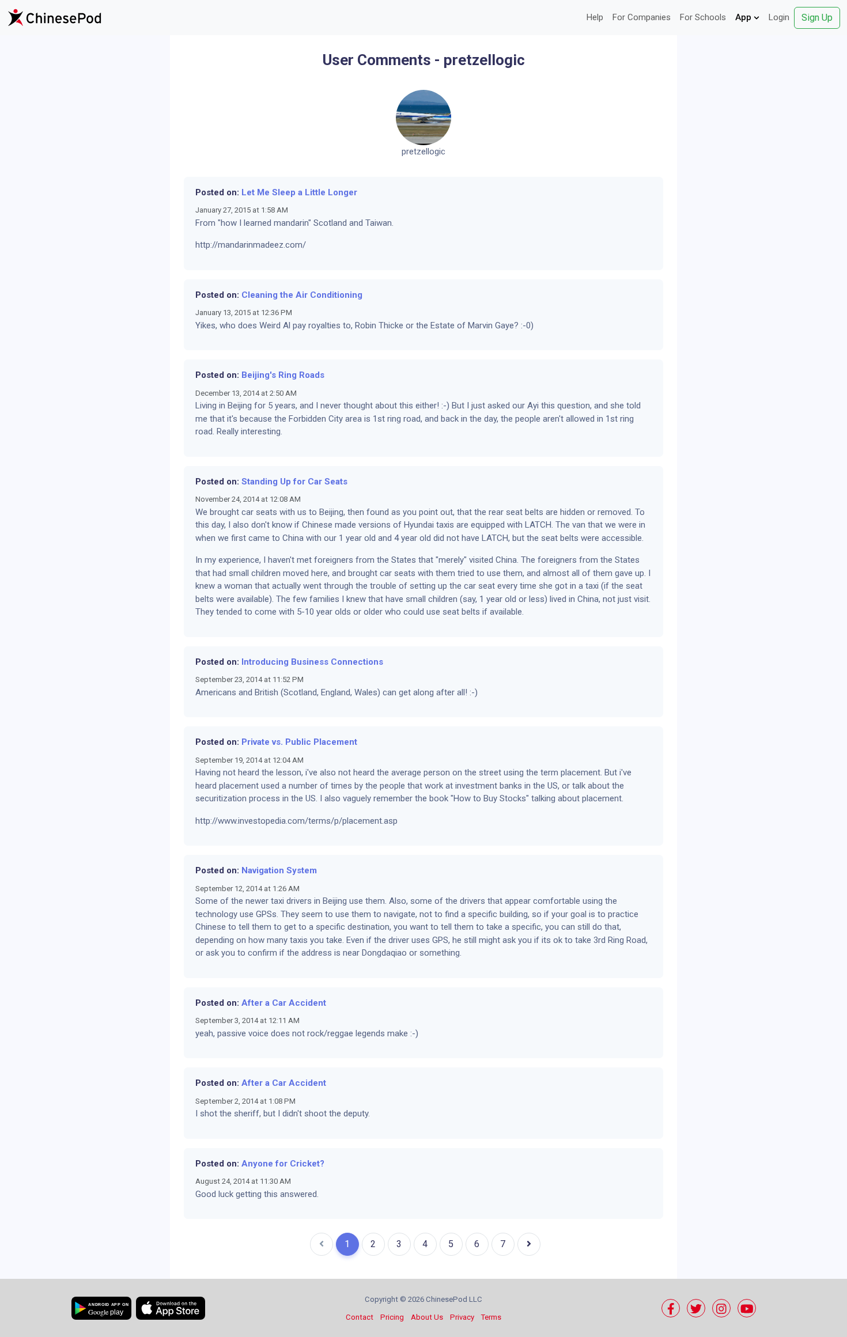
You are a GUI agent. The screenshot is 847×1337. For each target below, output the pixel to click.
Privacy (462, 1317)
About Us (427, 1317)
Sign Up (817, 17)
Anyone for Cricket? (282, 1163)
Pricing (392, 1317)
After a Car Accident (283, 1003)
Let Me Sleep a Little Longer (299, 192)
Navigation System (279, 870)
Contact (359, 1317)
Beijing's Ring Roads (282, 375)
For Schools (703, 17)
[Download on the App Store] (170, 1308)
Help (595, 17)
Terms (491, 1317)
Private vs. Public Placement (299, 742)
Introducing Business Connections (312, 662)
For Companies (641, 17)
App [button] (744, 17)
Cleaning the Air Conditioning (301, 295)
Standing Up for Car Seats (294, 481)
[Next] (528, 1244)
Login (779, 17)
